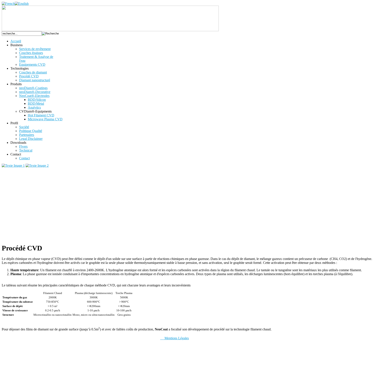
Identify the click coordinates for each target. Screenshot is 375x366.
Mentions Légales (174, 338)
